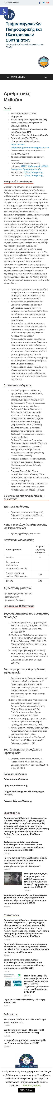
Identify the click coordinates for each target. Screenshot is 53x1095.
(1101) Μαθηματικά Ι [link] (31, 166)
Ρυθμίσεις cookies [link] (32, 1085)
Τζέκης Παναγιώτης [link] (33, 172)
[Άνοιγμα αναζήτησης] (45, 77)
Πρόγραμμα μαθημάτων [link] (16, 779)
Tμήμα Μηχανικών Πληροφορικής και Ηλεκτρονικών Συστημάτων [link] (24, 32)
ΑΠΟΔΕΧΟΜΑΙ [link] (26, 1090)
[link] (4, 11)
